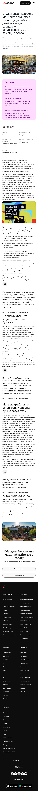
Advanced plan (7, 617)
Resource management (9, 635)
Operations (6, 659)
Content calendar (25, 603)
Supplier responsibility (9, 748)
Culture (5, 730)
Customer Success (25, 681)
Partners (22, 688)
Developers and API (25, 684)
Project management (8, 631)
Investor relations (7, 737)
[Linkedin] (15, 773)
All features (6, 603)
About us (5, 712)
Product (5, 666)
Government (6, 681)
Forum (22, 666)
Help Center (23, 652)
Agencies (5, 695)
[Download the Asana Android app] (25, 786)
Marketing (5, 656)
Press (4, 734)
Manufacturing (7, 688)
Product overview (7, 599)
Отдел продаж (19, 569)
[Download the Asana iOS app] (12, 786)
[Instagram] (19, 773)
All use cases (24, 638)
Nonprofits (6, 691)
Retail (4, 677)
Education (5, 684)
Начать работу (25, 3)
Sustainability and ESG (9, 752)
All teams (5, 698)
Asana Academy (24, 659)
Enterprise (5, 620)
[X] (12, 773)
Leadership (6, 716)
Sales (4, 670)
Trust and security (8, 741)
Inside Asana (6, 727)
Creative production (25, 606)
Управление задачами (26, 635)
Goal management (25, 610)
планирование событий (9, 146)
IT (3, 663)
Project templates (25, 677)
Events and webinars (26, 674)
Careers (5, 723)
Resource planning (25, 624)
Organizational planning (26, 617)
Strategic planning (25, 627)
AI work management (8, 627)
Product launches (25, 620)
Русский (20, 767)
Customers (6, 720)
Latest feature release (9, 606)
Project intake (24, 631)
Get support (23, 656)
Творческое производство (9, 143)
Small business (7, 652)
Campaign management (26, 599)
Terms (16, 779)
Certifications (24, 663)
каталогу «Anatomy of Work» (11, 269)
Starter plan (6, 613)
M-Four (14, 162)
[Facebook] (22, 773)
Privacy (5, 744)
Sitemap (22, 691)
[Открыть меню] (34, 3)
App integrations (7, 624)
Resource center (24, 670)
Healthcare (6, 674)
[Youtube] (25, 773)
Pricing (5, 610)
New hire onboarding (26, 613)
